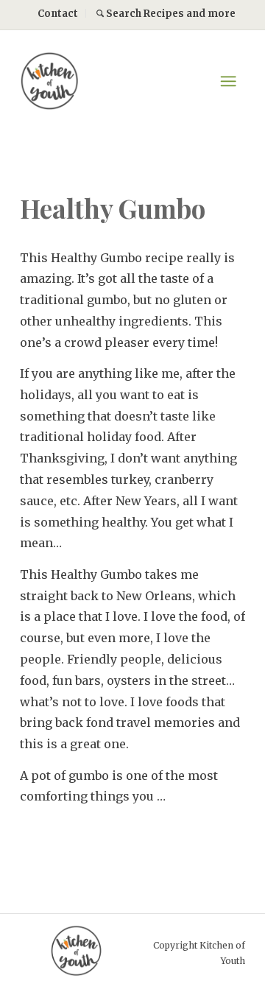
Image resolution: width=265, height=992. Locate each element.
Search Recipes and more (170, 13)
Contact (58, 13)
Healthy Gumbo (112, 208)
